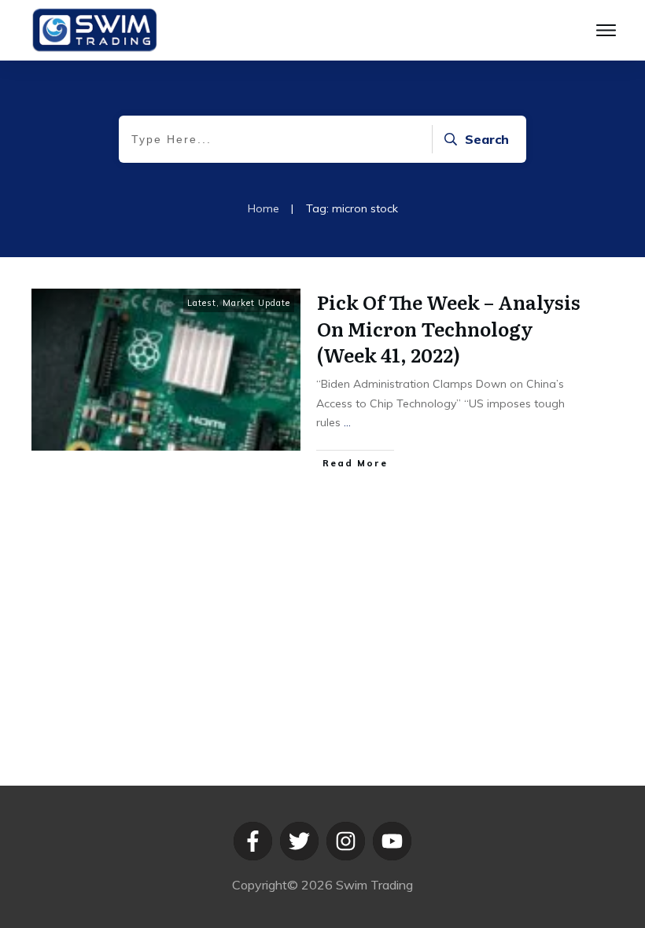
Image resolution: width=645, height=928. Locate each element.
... (347, 422)
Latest (201, 302)
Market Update (256, 302)
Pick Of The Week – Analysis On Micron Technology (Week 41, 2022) (448, 328)
